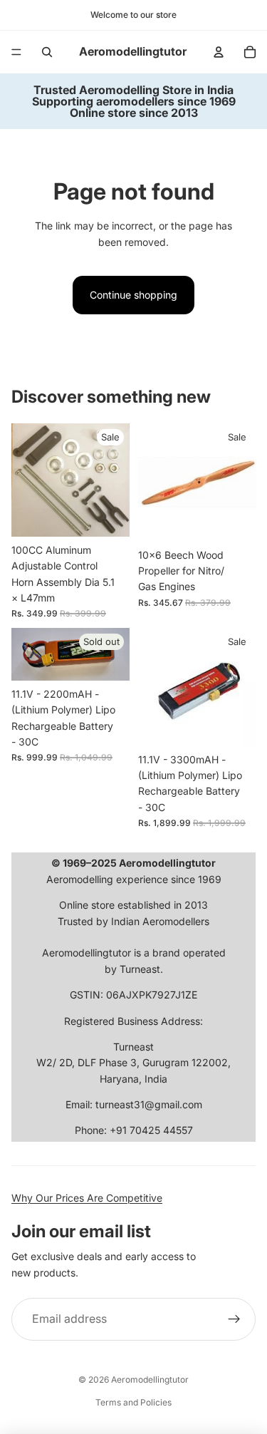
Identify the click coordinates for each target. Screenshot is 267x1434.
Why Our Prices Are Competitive (86, 1198)
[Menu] (16, 52)
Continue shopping (133, 295)
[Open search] (47, 52)
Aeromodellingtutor (150, 1379)
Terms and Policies (133, 1402)
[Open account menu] (218, 52)
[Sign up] (234, 1319)
